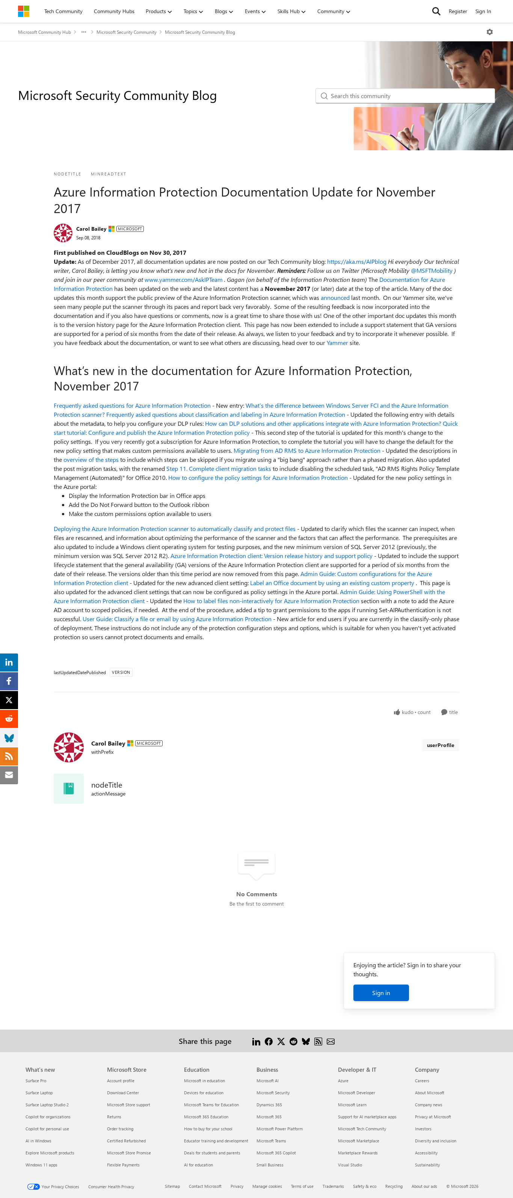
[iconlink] (69, 789)
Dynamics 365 (269, 1104)
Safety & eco (364, 1186)
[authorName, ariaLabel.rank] (63, 233)
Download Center (123, 1092)
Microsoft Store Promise (129, 1153)
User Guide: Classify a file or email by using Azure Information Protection (178, 619)
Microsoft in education (204, 1080)
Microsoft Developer (356, 1092)
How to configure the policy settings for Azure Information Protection (258, 477)
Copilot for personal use (47, 1128)
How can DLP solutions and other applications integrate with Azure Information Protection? (324, 423)
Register (458, 11)
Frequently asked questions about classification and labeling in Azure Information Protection (226, 414)
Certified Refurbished (126, 1141)
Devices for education (203, 1092)
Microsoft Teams (271, 1141)
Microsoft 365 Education (206, 1116)
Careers (422, 1080)
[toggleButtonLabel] (489, 32)
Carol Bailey (91, 228)
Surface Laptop (39, 1092)
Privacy (237, 1186)
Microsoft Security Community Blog (200, 32)
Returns (114, 1116)
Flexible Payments (123, 1165)
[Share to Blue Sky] (306, 1041)
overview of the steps (91, 459)
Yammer (338, 342)
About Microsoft (429, 1092)
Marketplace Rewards (358, 1153)
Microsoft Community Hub (44, 32)
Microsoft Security (273, 1092)
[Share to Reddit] (293, 1041)
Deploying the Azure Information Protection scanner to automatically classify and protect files (175, 528)
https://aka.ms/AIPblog (357, 261)
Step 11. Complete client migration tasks (219, 468)
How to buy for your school (208, 1128)
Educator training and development (216, 1141)
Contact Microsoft (205, 1186)
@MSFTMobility (432, 270)
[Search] (436, 11)
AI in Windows (38, 1141)
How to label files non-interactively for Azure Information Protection (272, 601)
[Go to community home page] (23, 11)
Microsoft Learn (352, 1104)
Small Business (270, 1165)
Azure (343, 1080)
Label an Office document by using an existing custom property (333, 583)
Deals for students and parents (212, 1153)
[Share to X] (281, 1041)
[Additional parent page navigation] (83, 32)
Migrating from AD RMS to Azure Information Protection (308, 450)
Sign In (483, 11)
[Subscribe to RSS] (318, 1041)
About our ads (424, 1186)
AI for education (198, 1165)
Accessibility (426, 1153)
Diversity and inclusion (435, 1141)
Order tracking (120, 1128)
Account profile (120, 1080)
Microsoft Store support (128, 1104)
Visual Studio (350, 1165)
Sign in (381, 993)
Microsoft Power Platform (279, 1128)
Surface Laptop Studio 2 (47, 1104)
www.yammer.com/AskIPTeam (184, 279)
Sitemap (172, 1186)
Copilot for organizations (48, 1116)
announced (336, 297)
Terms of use (302, 1186)
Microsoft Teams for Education (211, 1104)
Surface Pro (36, 1080)
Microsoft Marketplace (358, 1141)
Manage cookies (267, 1186)
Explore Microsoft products (50, 1153)
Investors (423, 1128)
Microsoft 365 (269, 1116)
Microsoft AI (267, 1080)
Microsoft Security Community (127, 32)
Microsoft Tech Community (362, 1128)
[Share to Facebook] (269, 1041)
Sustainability (427, 1165)
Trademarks (333, 1186)
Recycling (394, 1186)
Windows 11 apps (41, 1165)
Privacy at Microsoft (433, 1116)
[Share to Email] (331, 1041)
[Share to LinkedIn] (256, 1041)
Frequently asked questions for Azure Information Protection (133, 405)
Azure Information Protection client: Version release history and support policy (272, 556)
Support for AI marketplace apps (367, 1116)
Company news (428, 1104)
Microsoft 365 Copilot (276, 1153)
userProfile (440, 745)
